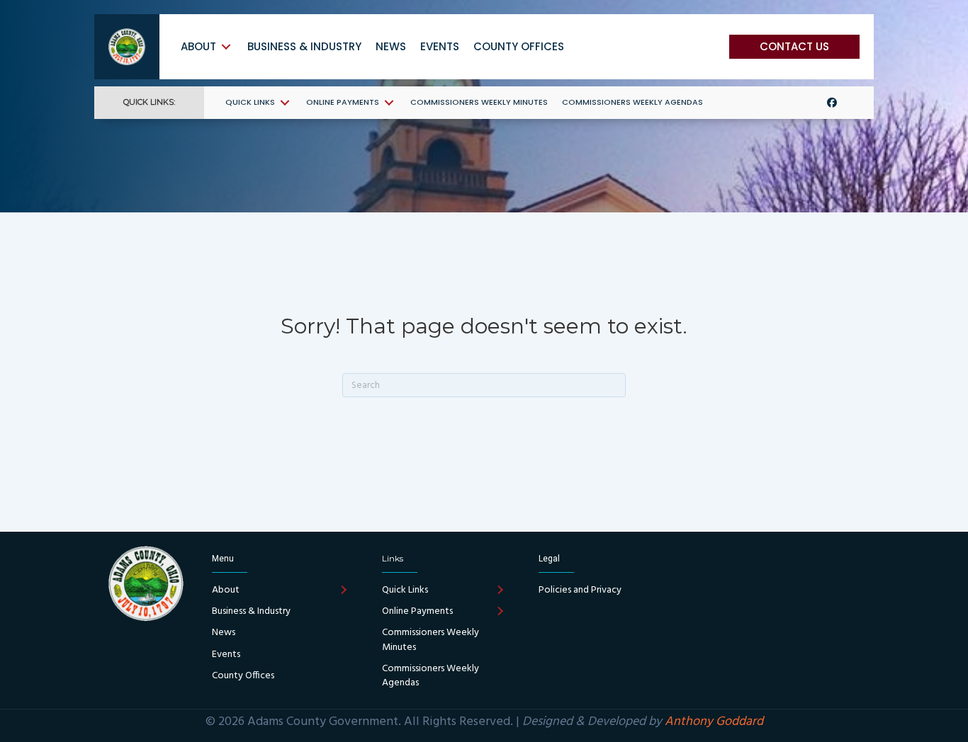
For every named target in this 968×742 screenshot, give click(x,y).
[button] (794, 47)
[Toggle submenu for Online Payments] (389, 102)
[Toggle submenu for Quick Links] (284, 102)
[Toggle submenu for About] (226, 46)
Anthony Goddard (714, 722)
